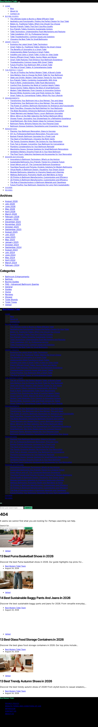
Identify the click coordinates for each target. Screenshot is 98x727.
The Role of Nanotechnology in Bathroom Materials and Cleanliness (38, 182)
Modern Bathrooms (14, 157)
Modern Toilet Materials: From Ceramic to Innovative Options (35, 90)
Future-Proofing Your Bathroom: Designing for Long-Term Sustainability (39, 185)
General (9, 286)
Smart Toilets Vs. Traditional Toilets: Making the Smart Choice (35, 47)
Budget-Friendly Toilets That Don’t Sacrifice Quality (31, 26)
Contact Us (15, 14)
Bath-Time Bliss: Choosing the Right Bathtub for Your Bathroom (36, 108)
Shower (8, 187)
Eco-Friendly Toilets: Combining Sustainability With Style (33, 80)
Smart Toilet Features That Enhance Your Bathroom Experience (36, 60)
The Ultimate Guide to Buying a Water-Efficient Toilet (32, 19)
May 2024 (10, 257)
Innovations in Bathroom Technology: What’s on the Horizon (35, 159)
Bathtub (9, 279)
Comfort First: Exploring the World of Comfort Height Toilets (35, 85)
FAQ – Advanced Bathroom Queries (22, 284)
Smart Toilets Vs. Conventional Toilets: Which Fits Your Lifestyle (36, 95)
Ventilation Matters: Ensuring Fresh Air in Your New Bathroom (35, 152)
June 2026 (10, 206)
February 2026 (12, 216)
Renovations (11, 129)
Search (28, 508)
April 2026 (10, 211)
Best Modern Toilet (8, 1)
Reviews (9, 190)
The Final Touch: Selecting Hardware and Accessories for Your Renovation (41, 154)
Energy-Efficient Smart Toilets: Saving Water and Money (33, 57)
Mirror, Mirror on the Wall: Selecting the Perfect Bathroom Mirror (36, 116)
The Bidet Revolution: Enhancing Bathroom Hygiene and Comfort (37, 111)
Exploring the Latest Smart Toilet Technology (29, 44)
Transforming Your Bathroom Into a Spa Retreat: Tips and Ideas (36, 100)
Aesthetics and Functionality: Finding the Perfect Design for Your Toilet (39, 21)
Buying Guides (12, 16)
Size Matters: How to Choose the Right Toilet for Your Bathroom (36, 75)
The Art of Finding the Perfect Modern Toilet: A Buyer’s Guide (35, 72)
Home (7, 6)
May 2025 (10, 239)
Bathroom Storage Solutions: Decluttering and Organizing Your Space (39, 126)
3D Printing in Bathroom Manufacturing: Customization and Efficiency (39, 177)
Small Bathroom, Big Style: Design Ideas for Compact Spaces (35, 121)
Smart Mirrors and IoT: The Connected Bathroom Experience (35, 164)
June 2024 (10, 255)
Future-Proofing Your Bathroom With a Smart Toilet (31, 65)
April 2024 (10, 260)
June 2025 (10, 237)
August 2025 (11, 232)
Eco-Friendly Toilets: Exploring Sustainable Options (31, 29)
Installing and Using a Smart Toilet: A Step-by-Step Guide (34, 54)
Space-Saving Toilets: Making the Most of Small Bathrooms (34, 88)
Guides (8, 289)
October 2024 (12, 244)
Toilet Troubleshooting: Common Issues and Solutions (32, 37)
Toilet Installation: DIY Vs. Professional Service (29, 34)
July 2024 (10, 252)
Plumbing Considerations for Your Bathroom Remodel (32, 146)
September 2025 (13, 229)
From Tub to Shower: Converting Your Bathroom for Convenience (37, 144)
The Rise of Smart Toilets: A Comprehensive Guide (31, 67)
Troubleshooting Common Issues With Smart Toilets (31, 62)
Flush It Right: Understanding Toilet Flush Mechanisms (32, 83)
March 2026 (11, 214)
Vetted (8, 304)
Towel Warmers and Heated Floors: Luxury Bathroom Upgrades (36, 113)
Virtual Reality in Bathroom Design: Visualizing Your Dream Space (37, 169)
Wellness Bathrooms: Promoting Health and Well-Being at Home (36, 175)
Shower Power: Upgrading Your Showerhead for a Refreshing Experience (40, 118)
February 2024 (12, 265)
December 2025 (13, 221)
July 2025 (10, 234)
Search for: (4, 505)
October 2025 (12, 227)
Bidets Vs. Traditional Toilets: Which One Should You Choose (35, 24)
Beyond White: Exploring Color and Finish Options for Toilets (35, 93)
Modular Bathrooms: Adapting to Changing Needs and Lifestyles (37, 172)
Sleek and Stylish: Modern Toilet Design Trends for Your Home (36, 77)
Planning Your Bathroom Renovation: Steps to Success (33, 131)
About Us (14, 11)
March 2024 (11, 262)
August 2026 (11, 201)
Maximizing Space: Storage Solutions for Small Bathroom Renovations (39, 149)
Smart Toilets (12, 42)
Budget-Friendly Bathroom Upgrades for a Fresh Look (32, 136)
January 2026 (12, 219)
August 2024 (11, 250)
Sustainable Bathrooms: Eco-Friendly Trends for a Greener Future (37, 162)
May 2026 (10, 209)
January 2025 (12, 242)
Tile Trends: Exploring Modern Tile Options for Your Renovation (36, 141)
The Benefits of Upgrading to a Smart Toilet (28, 49)
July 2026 (10, 204)
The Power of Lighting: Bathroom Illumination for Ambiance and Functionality (42, 106)
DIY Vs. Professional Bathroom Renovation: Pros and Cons (34, 134)
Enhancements (12, 98)
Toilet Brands (11, 299)
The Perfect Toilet (14, 70)
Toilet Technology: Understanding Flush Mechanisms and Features (37, 31)
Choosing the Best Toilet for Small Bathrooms (29, 39)
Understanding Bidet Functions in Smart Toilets (29, 52)
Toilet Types (11, 302)
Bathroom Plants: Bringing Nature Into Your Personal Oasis (34, 123)
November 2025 (13, 224)
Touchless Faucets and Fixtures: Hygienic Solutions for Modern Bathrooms (41, 167)
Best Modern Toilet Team (15, 566)
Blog (12, 8)
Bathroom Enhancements (17, 276)
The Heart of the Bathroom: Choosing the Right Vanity (32, 139)
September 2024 (13, 247)
